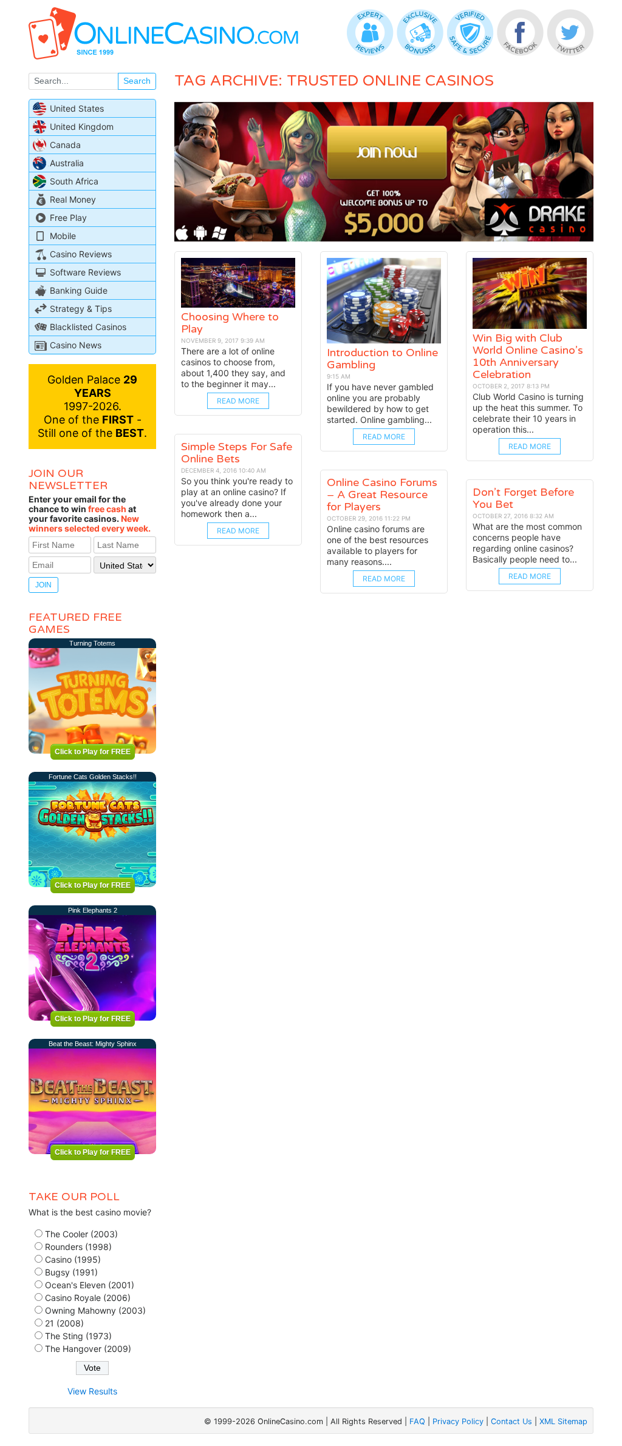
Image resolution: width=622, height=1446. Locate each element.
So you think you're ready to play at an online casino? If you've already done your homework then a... (237, 497)
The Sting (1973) (78, 1336)
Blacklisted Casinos (88, 327)
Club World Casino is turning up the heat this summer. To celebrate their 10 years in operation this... (528, 412)
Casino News (75, 345)
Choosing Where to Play (230, 323)
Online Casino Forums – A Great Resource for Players (382, 494)
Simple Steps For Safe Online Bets (236, 452)
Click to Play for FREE (93, 752)
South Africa (74, 181)
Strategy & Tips (81, 308)
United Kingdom (82, 126)
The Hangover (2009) (88, 1348)
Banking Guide (79, 290)
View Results (92, 1391)
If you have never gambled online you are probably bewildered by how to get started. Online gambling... (380, 403)
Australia (67, 163)
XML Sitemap (563, 1421)
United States (77, 108)
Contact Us (511, 1421)
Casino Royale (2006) (88, 1297)
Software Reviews (85, 272)
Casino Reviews (81, 254)
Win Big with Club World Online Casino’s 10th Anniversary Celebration (528, 356)
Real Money (73, 199)
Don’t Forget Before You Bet (523, 498)
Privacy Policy (458, 1421)
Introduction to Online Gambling (382, 358)
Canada (65, 145)
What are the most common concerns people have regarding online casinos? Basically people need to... (527, 542)
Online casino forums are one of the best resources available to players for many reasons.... (377, 545)
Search (137, 81)
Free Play (68, 217)
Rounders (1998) (78, 1247)
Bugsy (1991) (71, 1272)
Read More (238, 400)
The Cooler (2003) (81, 1234)
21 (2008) (64, 1323)
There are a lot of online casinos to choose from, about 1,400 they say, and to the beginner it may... (233, 367)
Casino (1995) (73, 1259)
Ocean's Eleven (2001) (89, 1285)
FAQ (417, 1421)
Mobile (63, 236)
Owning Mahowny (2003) (95, 1310)
